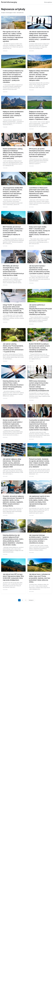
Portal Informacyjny (9, 2)
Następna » (31, 600)
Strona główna (48, 2)
